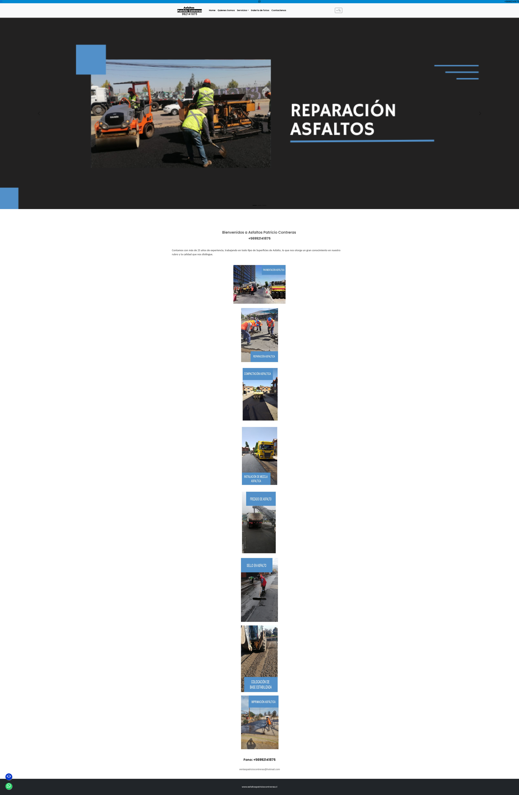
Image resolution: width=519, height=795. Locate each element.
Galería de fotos (260, 10)
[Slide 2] (259, 205)
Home (212, 10)
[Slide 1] (255, 205)
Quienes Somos (226, 10)
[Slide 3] (264, 205)
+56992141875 (511, 1)
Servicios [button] (242, 10)
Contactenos (278, 10)
